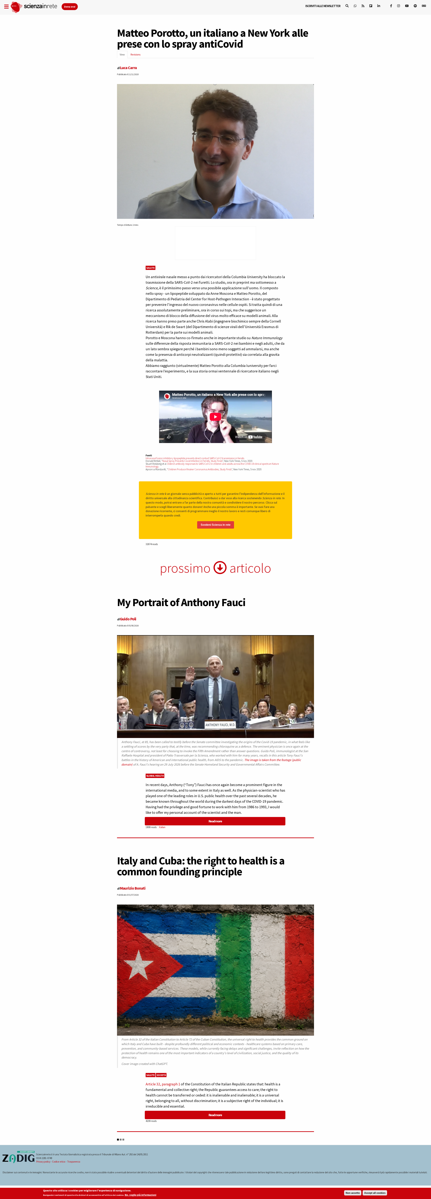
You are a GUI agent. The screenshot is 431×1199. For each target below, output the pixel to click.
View (123, 55)
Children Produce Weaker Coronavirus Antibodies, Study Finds (199, 469)
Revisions (135, 54)
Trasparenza (73, 1161)
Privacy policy (43, 1161)
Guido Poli (128, 619)
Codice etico (58, 1161)
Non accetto (353, 1192)
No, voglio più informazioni (140, 1195)
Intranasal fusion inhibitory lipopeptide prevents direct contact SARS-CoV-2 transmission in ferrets (195, 458)
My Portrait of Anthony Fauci (181, 602)
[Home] (36, 7)
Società (161, 1075)
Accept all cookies (375, 1192)
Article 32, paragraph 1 (163, 1084)
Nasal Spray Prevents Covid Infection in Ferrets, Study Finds (192, 461)
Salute (150, 267)
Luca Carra (128, 67)
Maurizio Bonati (132, 888)
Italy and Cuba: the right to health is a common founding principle (201, 866)
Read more (215, 821)
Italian (162, 827)
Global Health (155, 775)
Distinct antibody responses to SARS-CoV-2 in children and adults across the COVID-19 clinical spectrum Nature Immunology (212, 465)
